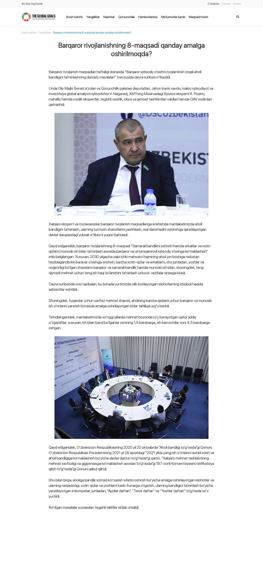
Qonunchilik (126, 17)
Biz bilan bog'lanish (32, 3)
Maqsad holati (198, 17)
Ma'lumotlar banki (173, 17)
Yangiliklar (93, 17)
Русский (226, 3)
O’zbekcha (213, 3)
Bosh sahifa (74, 17)
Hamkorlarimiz (148, 17)
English (237, 3)
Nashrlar (109, 17)
